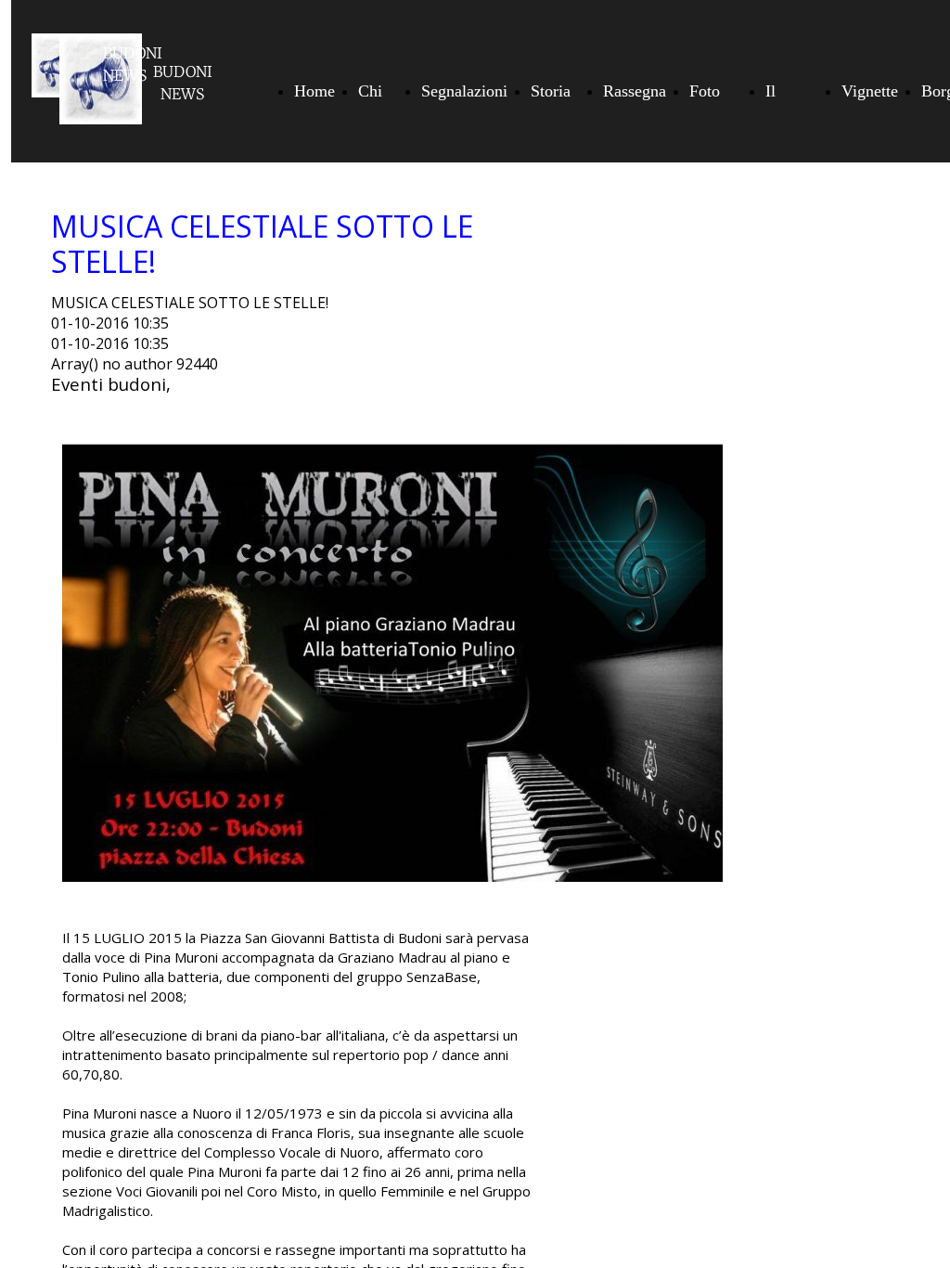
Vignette (869, 91)
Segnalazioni (464, 91)
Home (314, 91)
